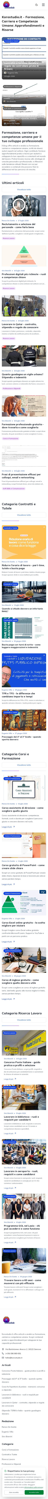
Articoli (6, 1365)
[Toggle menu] (43, 5)
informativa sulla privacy (33, 1487)
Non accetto (14, 1492)
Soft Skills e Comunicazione (15, 109)
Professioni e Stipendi (12, 87)
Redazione (8, 1421)
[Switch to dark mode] (36, 4)
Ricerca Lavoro (9, 238)
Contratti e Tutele (11, 41)
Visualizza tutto (24, 189)
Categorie (7, 1444)
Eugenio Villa (7, 690)
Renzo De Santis (8, 221)
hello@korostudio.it (13, 1358)
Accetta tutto (34, 1492)
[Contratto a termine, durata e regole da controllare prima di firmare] (24, 58)
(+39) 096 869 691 (13, 1353)
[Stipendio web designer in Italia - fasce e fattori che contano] (24, 94)
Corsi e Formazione (10, 439)
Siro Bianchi (6, 271)
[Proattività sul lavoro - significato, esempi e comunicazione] (24, 116)
